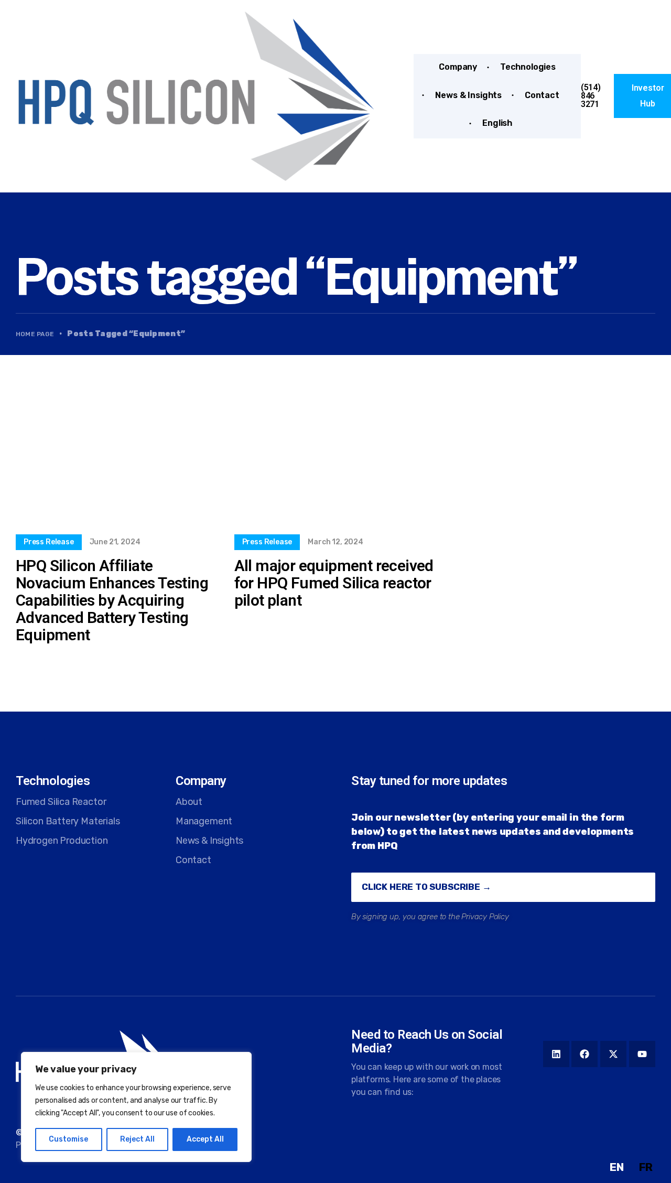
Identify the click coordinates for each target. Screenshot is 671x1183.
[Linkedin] (556, 1054)
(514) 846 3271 (591, 95)
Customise (68, 1139)
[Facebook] (584, 1054)
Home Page (35, 334)
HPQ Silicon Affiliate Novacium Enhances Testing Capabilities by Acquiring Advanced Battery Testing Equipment (112, 600)
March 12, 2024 (335, 541)
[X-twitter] (613, 1054)
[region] (136, 1107)
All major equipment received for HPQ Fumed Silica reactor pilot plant (334, 582)
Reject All (137, 1139)
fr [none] (646, 1167)
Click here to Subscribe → (426, 886)
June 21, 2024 (115, 541)
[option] (646, 1167)
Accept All (205, 1139)
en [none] (617, 1167)
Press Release (49, 541)
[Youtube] (642, 1054)
